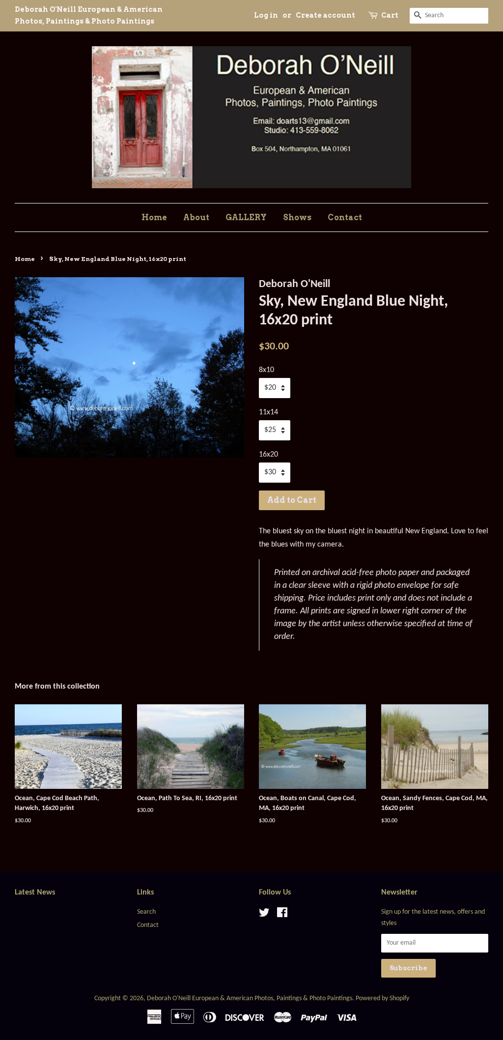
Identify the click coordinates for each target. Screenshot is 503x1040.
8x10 (266, 370)
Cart (389, 15)
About (196, 217)
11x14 (268, 412)
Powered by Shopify (382, 998)
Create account (325, 15)
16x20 (268, 455)
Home (154, 217)
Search (146, 912)
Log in (266, 15)
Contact (345, 217)
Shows (297, 217)
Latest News (35, 892)
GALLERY (246, 217)
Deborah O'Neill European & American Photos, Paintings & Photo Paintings (249, 998)
